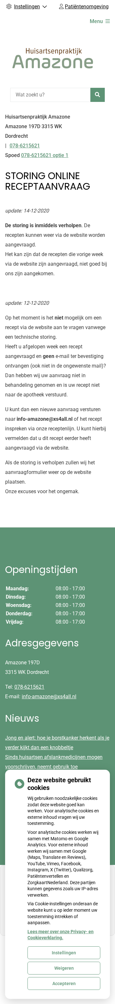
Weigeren (64, 968)
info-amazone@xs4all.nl (49, 696)
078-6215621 (29, 687)
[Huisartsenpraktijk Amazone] (53, 57)
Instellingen (64, 952)
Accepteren (64, 983)
